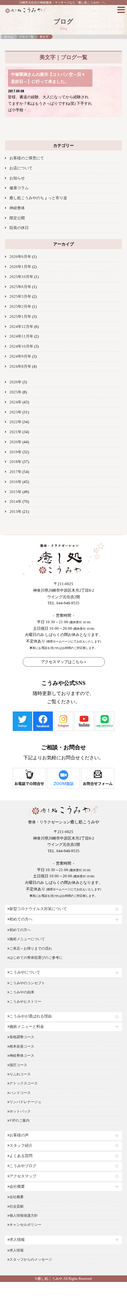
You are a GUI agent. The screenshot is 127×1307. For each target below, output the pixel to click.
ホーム (8, 36)
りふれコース (20, 1074)
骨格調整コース (21, 1037)
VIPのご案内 (19, 1120)
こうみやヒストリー (25, 1002)
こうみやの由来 (21, 992)
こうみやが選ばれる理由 (30, 1016)
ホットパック (20, 1111)
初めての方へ (20, 919)
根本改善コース (21, 1046)
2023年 (15, 412)
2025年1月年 (20, 317)
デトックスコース (23, 1083)
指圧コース (18, 1065)
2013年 (15, 512)
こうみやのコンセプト (27, 983)
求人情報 (17, 1240)
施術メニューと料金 (26, 1027)
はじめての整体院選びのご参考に (36, 958)
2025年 (15, 392)
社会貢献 (16, 1206)
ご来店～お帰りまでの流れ (30, 948)
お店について (20, 168)
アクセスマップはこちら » (63, 662)
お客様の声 (19, 1135)
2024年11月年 (21, 336)
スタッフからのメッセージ (30, 1259)
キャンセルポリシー (25, 1225)
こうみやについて (24, 972)
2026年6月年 (20, 257)
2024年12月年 (21, 327)
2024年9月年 (20, 356)
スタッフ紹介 (20, 1146)
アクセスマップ (22, 1176)
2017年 (15, 472)
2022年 (15, 422)
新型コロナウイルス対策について (38, 909)
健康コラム (19, 188)
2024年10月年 (21, 346)
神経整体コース (21, 1056)
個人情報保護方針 (23, 1215)
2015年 (15, 492)
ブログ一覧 (26, 36)
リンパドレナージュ (25, 1102)
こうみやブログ (22, 1166)
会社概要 (17, 1187)
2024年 (15, 402)
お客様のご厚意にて (26, 158)
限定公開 (17, 218)
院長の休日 (19, 228)
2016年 (15, 482)
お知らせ (17, 178)
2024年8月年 (20, 366)
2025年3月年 (20, 297)
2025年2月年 (20, 307)
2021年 (15, 432)
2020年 (15, 442)
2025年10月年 (21, 277)
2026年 (15, 382)
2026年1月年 (20, 267)
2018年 (15, 462)
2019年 (15, 452)
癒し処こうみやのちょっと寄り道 (38, 198)
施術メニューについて (27, 939)
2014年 (15, 502)
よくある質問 (20, 1156)
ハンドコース (20, 1093)
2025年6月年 (20, 287)
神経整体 (17, 208)
